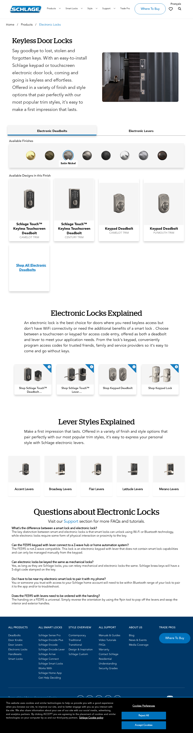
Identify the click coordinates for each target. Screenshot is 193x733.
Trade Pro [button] (125, 8)
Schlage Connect (48, 659)
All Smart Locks (50, 627)
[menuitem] (22, 635)
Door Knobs (15, 640)
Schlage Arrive (47, 654)
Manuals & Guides (109, 635)
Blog (131, 635)
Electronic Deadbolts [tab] (52, 131)
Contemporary (77, 635)
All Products (18, 627)
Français (176, 4)
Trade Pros (167, 627)
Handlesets (14, 654)
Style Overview (80, 627)
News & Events (138, 640)
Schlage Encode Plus (50, 640)
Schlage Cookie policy (91, 718)
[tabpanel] (96, 216)
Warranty (104, 649)
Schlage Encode (48, 645)
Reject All (144, 715)
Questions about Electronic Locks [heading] (96, 511)
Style (90, 8)
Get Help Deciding (49, 678)
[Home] (26, 9)
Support (106, 8)
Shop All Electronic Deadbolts (31, 268)
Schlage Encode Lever (51, 649)
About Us (135, 627)
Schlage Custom (78, 654)
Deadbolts (14, 635)
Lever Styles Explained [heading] (96, 421)
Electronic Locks (17, 649)
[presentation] (24, 489)
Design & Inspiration (81, 649)
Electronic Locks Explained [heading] (96, 313)
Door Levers (15, 645)
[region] (96, 715)
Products (51, 8)
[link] (170, 9)
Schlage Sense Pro (49, 635)
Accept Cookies (143, 725)
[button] (138, 77)
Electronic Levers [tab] (141, 131)
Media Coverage (139, 645)
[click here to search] (179, 8)
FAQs (102, 645)
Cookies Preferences (143, 706)
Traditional (75, 640)
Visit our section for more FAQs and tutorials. (96, 521)
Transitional (75, 645)
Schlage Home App (50, 673)
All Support (107, 627)
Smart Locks (72, 8)
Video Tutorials (107, 640)
